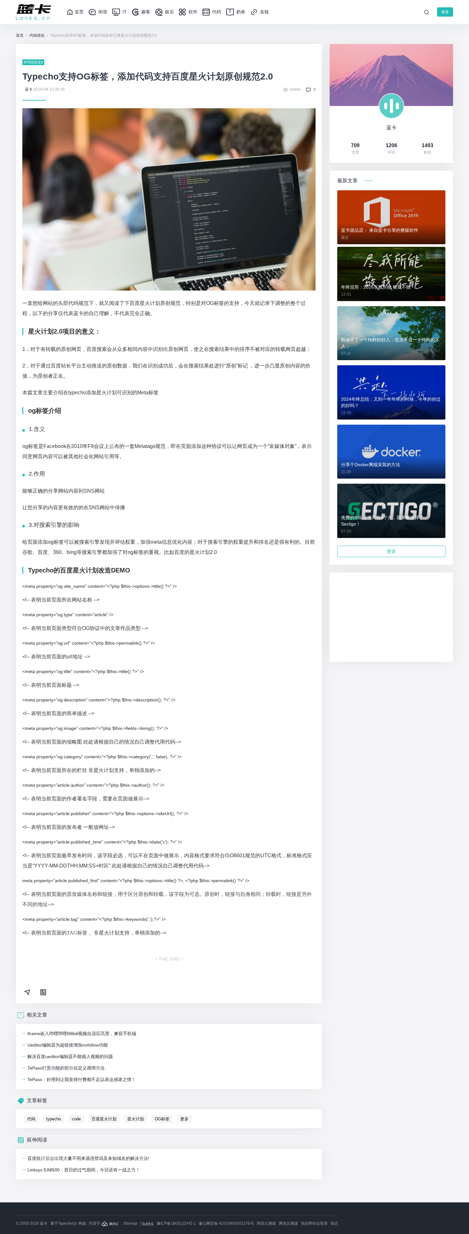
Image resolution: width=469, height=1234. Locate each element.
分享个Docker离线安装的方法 (370, 464)
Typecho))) (67, 1223)
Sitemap (130, 1223)
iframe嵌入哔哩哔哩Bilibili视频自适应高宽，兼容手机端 (81, 1033)
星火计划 (135, 1119)
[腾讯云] (110, 1223)
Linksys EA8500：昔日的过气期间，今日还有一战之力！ (83, 1169)
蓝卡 (29, 89)
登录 (445, 12)
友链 (264, 11)
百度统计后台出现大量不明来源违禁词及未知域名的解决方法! (88, 1158)
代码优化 (37, 35)
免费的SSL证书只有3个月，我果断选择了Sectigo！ (382, 520)
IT (124, 11)
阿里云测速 (266, 1223)
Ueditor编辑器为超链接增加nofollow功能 (67, 1045)
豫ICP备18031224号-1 (176, 1223)
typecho (53, 1119)
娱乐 (169, 11)
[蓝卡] (33, 12)
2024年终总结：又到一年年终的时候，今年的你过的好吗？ (391, 402)
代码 (216, 11)
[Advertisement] (391, 617)
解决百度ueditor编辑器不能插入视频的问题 (70, 1056)
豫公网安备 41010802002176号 (226, 1223)
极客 (145, 11)
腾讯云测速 (288, 1223)
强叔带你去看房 (314, 1223)
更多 (184, 1119)
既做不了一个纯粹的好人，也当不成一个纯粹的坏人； (390, 343)
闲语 (102, 11)
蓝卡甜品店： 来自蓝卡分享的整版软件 (379, 230)
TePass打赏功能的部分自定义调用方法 (66, 1068)
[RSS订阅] (148, 1223)
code (76, 1119)
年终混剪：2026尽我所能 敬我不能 (376, 287)
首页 (79, 11)
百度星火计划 (104, 1119)
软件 (192, 11)
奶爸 (240, 11)
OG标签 (162, 1119)
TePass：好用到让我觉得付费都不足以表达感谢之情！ (81, 1079)
